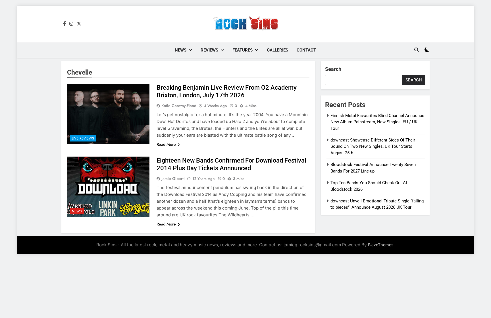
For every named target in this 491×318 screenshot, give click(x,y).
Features (242, 50)
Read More (166, 144)
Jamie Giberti (173, 178)
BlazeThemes (381, 244)
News (180, 50)
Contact (306, 50)
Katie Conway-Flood (178, 105)
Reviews (209, 50)
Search (333, 69)
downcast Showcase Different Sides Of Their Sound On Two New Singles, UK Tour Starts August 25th (372, 146)
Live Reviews (83, 138)
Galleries (277, 50)
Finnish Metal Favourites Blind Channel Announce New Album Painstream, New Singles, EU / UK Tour (377, 122)
